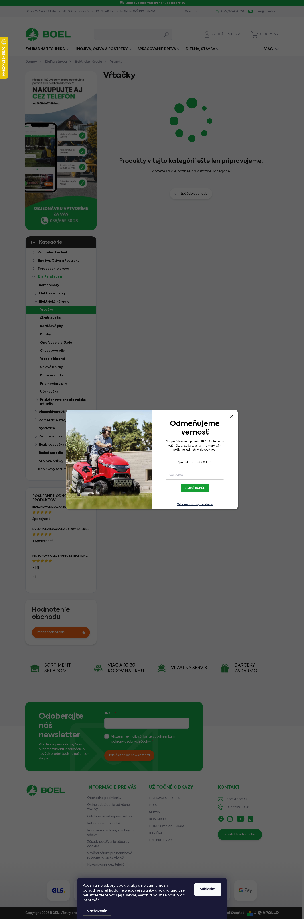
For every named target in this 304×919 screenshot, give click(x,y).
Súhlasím (208, 889)
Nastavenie (97, 911)
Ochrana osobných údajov (195, 504)
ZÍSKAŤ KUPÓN (194, 488)
